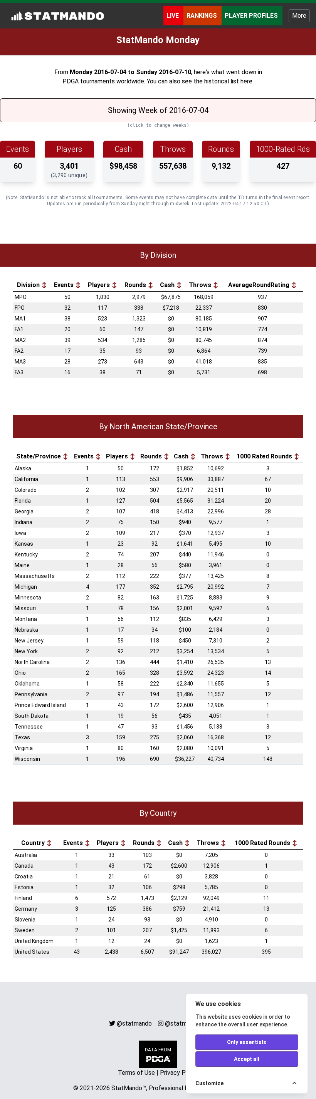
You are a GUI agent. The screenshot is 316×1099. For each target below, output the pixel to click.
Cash (168, 285)
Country (33, 843)
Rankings (203, 15)
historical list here (228, 81)
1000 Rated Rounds (265, 456)
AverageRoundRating (259, 285)
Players (99, 285)
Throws (201, 285)
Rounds (136, 285)
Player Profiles (252, 15)
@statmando (134, 1023)
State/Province (39, 456)
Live (173, 15)
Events (64, 285)
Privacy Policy (179, 1072)
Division (29, 285)
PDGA (70, 81)
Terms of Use (136, 1072)
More (299, 15)
